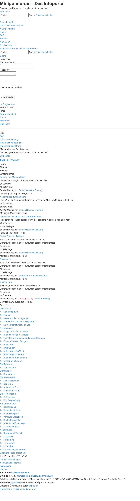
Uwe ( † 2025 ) (26, 298)
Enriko (22, 190)
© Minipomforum (20, 472)
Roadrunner (24, 275)
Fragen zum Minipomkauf (12, 177)
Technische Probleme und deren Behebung (21, 216)
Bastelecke (5, 259)
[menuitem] (12, 25)
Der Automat (10, 160)
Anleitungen (6, 282)
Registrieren (9, 104)
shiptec (22, 209)
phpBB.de (34, 485)
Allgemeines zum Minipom (13, 196)
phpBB (15, 482)
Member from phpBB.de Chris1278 (35, 475)
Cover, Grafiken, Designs (12, 236)
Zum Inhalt (5, 11)
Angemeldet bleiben (12, 86)
